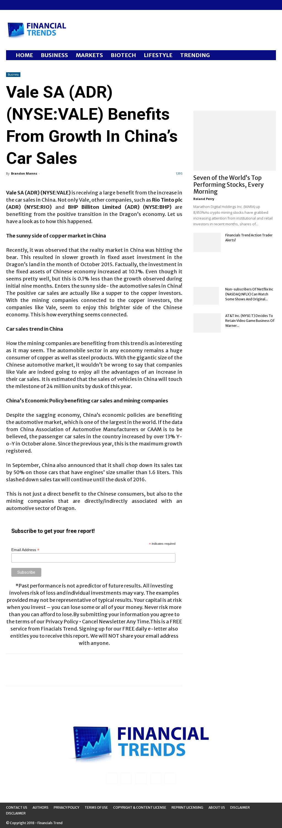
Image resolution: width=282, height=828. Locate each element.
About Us (216, 807)
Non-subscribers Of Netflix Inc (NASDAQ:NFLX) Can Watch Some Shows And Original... (249, 294)
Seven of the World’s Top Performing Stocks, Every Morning (228, 184)
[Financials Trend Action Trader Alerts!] (207, 242)
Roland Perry (203, 199)
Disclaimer (240, 807)
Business (13, 74)
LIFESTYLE (158, 55)
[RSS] (28, 5)
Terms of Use (96, 807)
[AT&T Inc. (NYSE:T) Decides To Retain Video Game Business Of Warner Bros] (207, 323)
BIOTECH (123, 55)
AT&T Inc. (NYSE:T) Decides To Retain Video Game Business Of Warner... (250, 321)
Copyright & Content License (139, 807)
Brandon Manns (24, 173)
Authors (40, 807)
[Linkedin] (19, 5)
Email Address (25, 549)
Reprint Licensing (187, 807)
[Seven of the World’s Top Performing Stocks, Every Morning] (234, 141)
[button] (269, 55)
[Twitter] (37, 5)
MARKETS (89, 55)
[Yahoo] (46, 5)
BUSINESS (54, 55)
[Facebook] (10, 5)
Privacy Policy (66, 807)
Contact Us (16, 807)
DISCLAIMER (16, 813)
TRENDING (195, 55)
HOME (24, 55)
